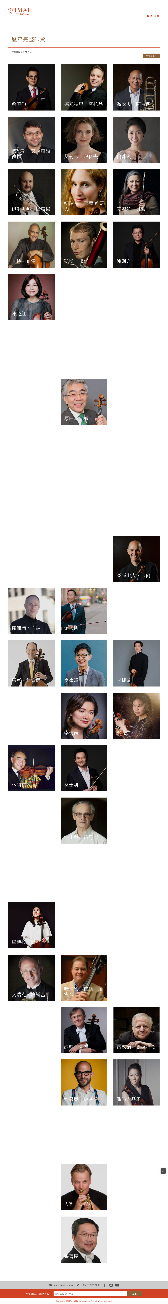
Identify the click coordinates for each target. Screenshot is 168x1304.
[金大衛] (84, 611)
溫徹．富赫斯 (26, 418)
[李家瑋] (84, 663)
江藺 (121, 523)
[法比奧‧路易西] (84, 821)
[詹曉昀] (31, 87)
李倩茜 (71, 732)
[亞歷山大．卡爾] (136, 559)
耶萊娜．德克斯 (81, 366)
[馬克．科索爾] (31, 663)
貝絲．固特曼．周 (83, 313)
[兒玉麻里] (136, 611)
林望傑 (19, 732)
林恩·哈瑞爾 (130, 418)
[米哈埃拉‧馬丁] (136, 821)
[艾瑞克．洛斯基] (31, 978)
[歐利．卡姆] (84, 559)
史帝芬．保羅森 (81, 942)
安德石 (71, 890)
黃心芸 (124, 471)
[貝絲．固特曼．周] (84, 297)
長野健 (19, 890)
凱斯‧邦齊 (76, 261)
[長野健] (31, 873)
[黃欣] (84, 454)
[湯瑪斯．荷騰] (84, 506)
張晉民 (71, 1256)
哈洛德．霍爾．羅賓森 (83, 991)
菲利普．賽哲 (26, 1047)
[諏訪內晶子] (136, 1082)
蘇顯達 (19, 1151)
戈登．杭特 (24, 523)
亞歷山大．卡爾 (134, 575)
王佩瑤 (19, 1204)
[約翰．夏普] (84, 1030)
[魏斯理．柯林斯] (31, 349)
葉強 (16, 1256)
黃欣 (69, 471)
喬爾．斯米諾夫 (29, 1099)
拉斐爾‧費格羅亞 (136, 366)
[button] (36, 11)
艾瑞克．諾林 (131, 890)
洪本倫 (19, 471)
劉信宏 (19, 837)
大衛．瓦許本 (78, 1204)
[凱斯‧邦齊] (84, 245)
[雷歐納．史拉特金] (136, 1030)
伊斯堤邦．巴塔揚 (31, 209)
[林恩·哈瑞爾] (136, 402)
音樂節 (59, 11)
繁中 (98, 11)
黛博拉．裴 (24, 942)
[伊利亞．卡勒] (31, 559)
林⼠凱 (71, 785)
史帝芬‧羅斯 (131, 994)
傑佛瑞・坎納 (26, 628)
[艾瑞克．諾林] (136, 873)
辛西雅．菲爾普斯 (136, 942)
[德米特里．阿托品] (84, 87)
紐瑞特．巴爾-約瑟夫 (84, 206)
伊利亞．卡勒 (26, 575)
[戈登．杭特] (31, 506)
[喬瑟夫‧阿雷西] (136, 87)
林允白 (124, 732)
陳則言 (124, 261)
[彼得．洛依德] (136, 768)
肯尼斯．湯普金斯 (83, 1151)
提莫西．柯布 (131, 313)
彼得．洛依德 (131, 785)
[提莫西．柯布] (136, 297)
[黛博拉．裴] (31, 925)
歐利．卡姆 (76, 575)
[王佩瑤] (31, 1187)
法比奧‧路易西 (81, 837)
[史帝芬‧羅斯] (136, 978)
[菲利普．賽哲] (31, 1030)
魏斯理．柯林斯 (29, 366)
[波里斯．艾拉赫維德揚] (31, 140)
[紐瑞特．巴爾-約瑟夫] (84, 192)
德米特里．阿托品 (83, 104)
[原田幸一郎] (84, 402)
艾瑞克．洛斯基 (29, 994)
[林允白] (136, 716)
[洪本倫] (31, 454)
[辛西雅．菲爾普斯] (136, 925)
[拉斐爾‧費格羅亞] (136, 349)
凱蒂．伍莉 (129, 1204)
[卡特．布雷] (31, 245)
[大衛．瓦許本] (84, 1187)
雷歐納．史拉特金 (136, 1047)
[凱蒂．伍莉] (136, 1187)
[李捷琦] (136, 663)
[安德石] (84, 873)
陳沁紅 (19, 313)
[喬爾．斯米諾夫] (31, 1082)
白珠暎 (124, 156)
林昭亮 (19, 785)
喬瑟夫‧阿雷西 (134, 104)
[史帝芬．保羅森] (84, 925)
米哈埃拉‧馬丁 (134, 837)
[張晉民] (84, 1240)
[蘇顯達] (31, 1135)
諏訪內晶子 (129, 1099)
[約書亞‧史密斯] (84, 1082)
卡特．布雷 (24, 261)
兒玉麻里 (126, 628)
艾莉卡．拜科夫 (81, 156)
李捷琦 (124, 680)
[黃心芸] (136, 454)
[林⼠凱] (84, 768)
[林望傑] (31, 716)
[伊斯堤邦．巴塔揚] (31, 192)
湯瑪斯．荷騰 (78, 523)
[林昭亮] (31, 768)
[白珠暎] (136, 140)
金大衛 (71, 628)
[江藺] (136, 506)
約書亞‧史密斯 (81, 1099)
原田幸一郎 (76, 418)
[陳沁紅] (31, 297)
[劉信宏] (31, 821)
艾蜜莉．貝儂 (131, 209)
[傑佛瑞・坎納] (31, 611)
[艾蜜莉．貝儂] (136, 192)
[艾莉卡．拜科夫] (84, 140)
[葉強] (31, 1240)
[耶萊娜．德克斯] (84, 349)
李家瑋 (71, 680)
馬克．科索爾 (26, 680)
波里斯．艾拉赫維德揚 (31, 153)
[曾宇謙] (136, 1135)
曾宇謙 (124, 1151)
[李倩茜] (84, 716)
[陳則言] (136, 245)
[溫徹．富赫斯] (31, 402)
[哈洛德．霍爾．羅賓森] (84, 978)
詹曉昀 (19, 104)
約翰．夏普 (76, 1047)
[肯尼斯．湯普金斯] (84, 1135)
